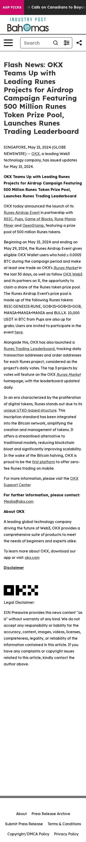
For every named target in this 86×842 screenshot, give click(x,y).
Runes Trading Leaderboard (29, 348)
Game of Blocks (39, 219)
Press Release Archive (50, 813)
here (19, 332)
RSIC (8, 219)
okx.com (32, 557)
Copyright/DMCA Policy (28, 834)
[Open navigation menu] (8, 42)
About (21, 813)
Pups (18, 219)
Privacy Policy (66, 834)
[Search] (55, 42)
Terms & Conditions (64, 824)
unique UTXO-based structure (30, 410)
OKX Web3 (72, 274)
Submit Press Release (24, 824)
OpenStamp (33, 225)
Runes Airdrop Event (22, 212)
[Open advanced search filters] (66, 42)
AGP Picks (12, 7)
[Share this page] (79, 42)
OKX (35, 153)
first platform (43, 462)
